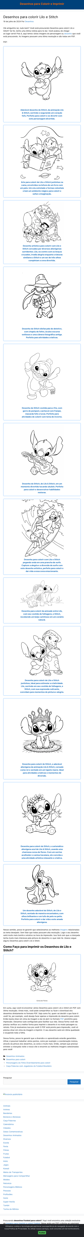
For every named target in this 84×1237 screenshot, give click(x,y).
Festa (5, 1146)
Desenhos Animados (15, 1056)
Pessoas (7, 1191)
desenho (68, 34)
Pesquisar (7, 1078)
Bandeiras (7, 1113)
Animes (6, 1109)
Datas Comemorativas (13, 1132)
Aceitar (42, 1233)
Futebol (6, 1157)
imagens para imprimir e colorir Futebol (23, 1223)
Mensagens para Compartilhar (16, 1176)
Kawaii (6, 1168)
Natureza (7, 1183)
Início (5, 1161)
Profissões (7, 1194)
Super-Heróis (9, 1202)
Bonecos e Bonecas (12, 1117)
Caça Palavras (9, 1121)
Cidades (7, 1128)
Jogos (6, 1165)
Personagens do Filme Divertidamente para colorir (28, 1063)
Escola (6, 1143)
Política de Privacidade (18, 1229)
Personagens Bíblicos (12, 1187)
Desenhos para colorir (15, 1059)
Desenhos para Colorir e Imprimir (42, 3)
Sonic (5, 1198)
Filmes (6, 1150)
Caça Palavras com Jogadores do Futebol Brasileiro (29, 1066)
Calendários (8, 1124)
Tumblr (6, 1205)
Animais (6, 1106)
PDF (62, 1019)
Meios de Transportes (13, 1172)
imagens (64, 930)
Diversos (7, 1139)
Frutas (6, 1154)
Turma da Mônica (11, 1209)
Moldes (6, 1180)
